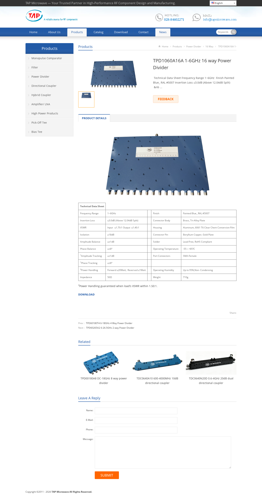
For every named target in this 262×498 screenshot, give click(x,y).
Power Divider (193, 46)
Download (121, 32)
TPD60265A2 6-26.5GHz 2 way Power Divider (110, 327)
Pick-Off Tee (39, 122)
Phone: (89, 429)
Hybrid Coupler (41, 95)
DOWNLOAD (86, 294)
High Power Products (44, 113)
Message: (88, 439)
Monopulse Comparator (46, 58)
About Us (54, 32)
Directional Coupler (43, 86)
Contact (143, 32)
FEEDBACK (166, 99)
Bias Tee (36, 132)
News (162, 32)
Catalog (98, 32)
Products (77, 32)
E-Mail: (89, 420)
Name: (89, 410)
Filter (34, 67)
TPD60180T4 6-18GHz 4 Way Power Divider (109, 323)
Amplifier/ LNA (40, 104)
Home (33, 32)
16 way (209, 46)
